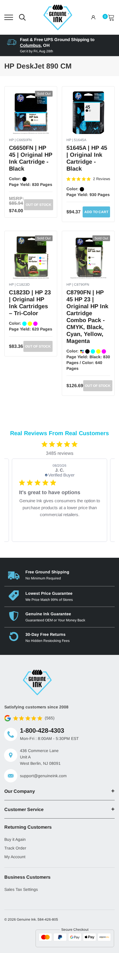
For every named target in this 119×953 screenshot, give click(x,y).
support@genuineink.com (43, 775)
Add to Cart (96, 212)
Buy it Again (15, 839)
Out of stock (38, 205)
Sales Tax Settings (21, 889)
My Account (14, 856)
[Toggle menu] (8, 17)
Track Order (15, 848)
